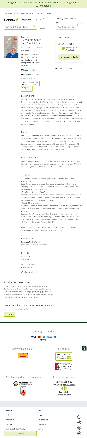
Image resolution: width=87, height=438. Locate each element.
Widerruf (20, 433)
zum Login (10, 314)
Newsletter (30, 13)
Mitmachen (43, 424)
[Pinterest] (79, 422)
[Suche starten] (34, 26)
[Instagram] (79, 428)
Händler (9, 424)
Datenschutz (43, 420)
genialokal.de (18, 2)
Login (35, 19)
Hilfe (7, 415)
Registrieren (26, 19)
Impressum (10, 420)
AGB (40, 415)
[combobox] (17, 26)
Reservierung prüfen (43, 13)
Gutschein (8, 13)
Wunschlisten (19, 13)
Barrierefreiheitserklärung (15, 429)
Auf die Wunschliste (64, 68)
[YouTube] (79, 433)
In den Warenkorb (69, 57)
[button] (42, 27)
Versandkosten (69, 384)
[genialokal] (11, 19)
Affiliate (41, 429)
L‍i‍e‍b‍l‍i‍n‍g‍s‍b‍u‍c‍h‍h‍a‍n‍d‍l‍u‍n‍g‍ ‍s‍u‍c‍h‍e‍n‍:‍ (66, 20)
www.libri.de (32, 272)
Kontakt (9, 410)
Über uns (42, 410)
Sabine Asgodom (27, 37)
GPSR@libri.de (32, 267)
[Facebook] (79, 417)
